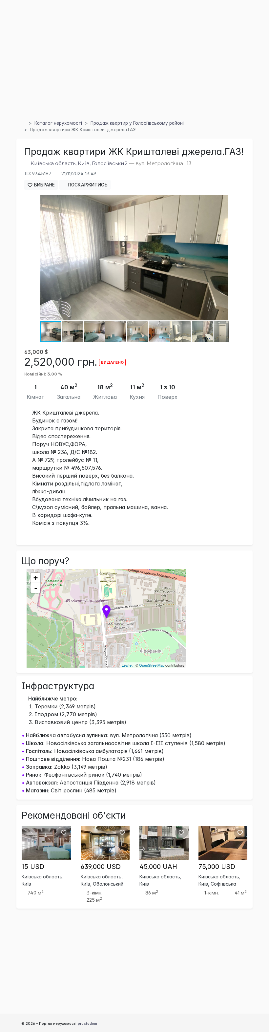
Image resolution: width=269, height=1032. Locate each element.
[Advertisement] (134, 69)
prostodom (87, 1023)
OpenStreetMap (151, 665)
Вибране (44, 184)
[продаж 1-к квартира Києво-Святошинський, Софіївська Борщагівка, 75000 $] (223, 842)
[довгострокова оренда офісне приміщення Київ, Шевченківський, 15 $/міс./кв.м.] (46, 842)
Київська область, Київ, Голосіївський (79, 163)
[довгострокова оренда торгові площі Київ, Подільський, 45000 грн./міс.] (164, 842)
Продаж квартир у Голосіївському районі (137, 123)
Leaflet (127, 665)
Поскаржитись (87, 184)
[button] (222, 201)
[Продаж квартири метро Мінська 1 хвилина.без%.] (105, 842)
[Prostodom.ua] (23, 123)
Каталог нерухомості (58, 123)
